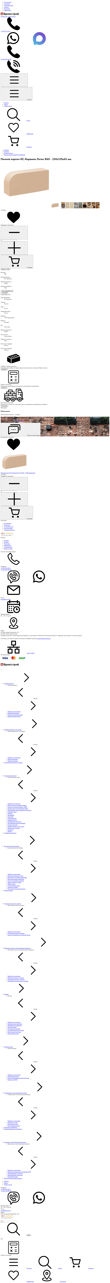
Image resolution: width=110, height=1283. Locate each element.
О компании (7, 2)
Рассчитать (4, 406)
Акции (6, 104)
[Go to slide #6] (80, 205)
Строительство (8, 5)
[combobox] (55, 1222)
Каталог (29, 99)
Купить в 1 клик (5, 269)
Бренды (6, 103)
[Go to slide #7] (85, 205)
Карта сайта (30, 653)
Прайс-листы (8, 106)
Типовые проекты (9, 530)
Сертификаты (8, 547)
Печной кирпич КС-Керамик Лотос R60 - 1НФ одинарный (18, 473)
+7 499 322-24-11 (5, 31)
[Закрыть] (1, 669)
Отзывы (6, 540)
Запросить (4, 387)
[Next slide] (106, 182)
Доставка (7, 9)
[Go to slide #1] (55, 205)
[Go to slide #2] (63, 205)
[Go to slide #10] (97, 205)
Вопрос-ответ (8, 548)
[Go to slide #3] (67, 205)
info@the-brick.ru (6, 599)
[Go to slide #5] (76, 205)
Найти (28, 1235)
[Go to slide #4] (72, 205)
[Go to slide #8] (89, 205)
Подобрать (4, 369)
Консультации (8, 528)
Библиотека (7, 10)
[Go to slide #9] (93, 205)
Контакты (7, 4)
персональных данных (43, 638)
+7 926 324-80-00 (6, 59)
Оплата (6, 7)
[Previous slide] (3, 182)
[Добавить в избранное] (13, 223)
